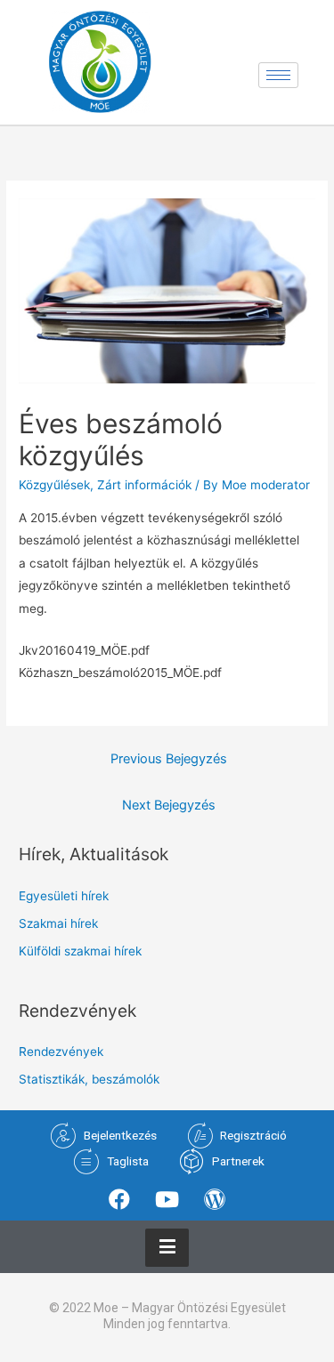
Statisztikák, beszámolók (89, 1079)
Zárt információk (144, 485)
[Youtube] (166, 1199)
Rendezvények (61, 1051)
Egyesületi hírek (64, 896)
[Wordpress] (215, 1199)
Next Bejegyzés (169, 805)
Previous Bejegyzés (168, 759)
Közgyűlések (54, 485)
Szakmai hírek (58, 923)
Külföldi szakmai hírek (80, 951)
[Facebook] (119, 1199)
